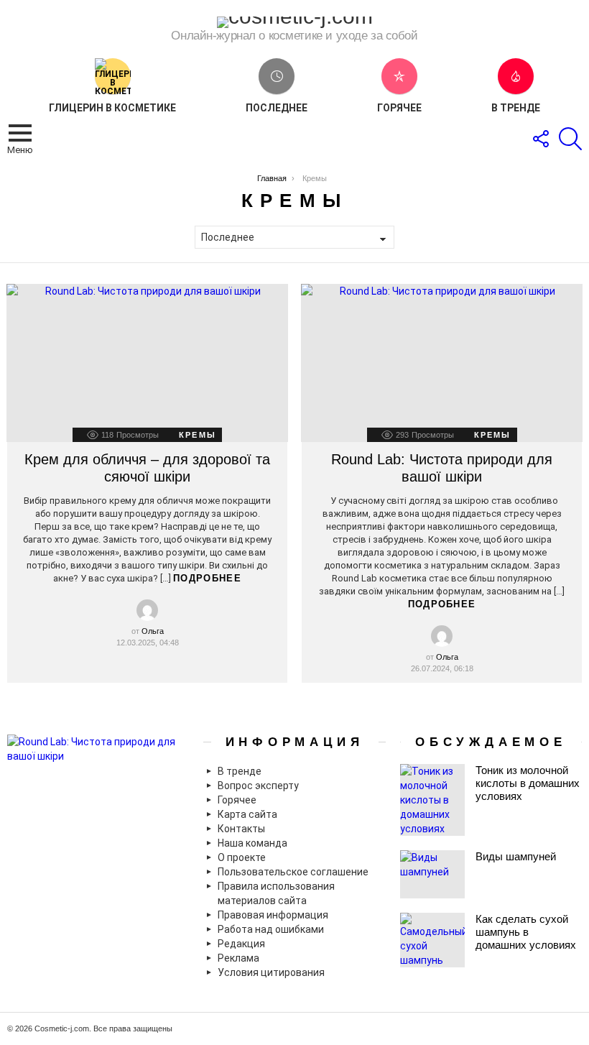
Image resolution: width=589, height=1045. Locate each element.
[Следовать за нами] (540, 139)
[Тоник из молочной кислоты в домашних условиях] (432, 800)
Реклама (238, 958)
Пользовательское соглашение (293, 872)
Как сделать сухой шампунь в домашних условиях (526, 932)
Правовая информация (273, 915)
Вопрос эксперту (258, 785)
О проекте (242, 857)
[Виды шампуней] (432, 874)
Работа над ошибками (271, 929)
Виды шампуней (516, 856)
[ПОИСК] (570, 139)
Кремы (197, 435)
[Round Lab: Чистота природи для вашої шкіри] (442, 363)
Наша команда (252, 843)
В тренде (515, 108)
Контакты (241, 828)
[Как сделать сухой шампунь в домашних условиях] (432, 940)
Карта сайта (247, 814)
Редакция (241, 943)
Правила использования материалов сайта (276, 893)
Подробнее (207, 578)
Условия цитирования (271, 972)
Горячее (399, 108)
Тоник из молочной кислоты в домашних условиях (528, 783)
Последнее (276, 108)
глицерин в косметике (112, 108)
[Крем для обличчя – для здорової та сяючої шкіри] (147, 363)
